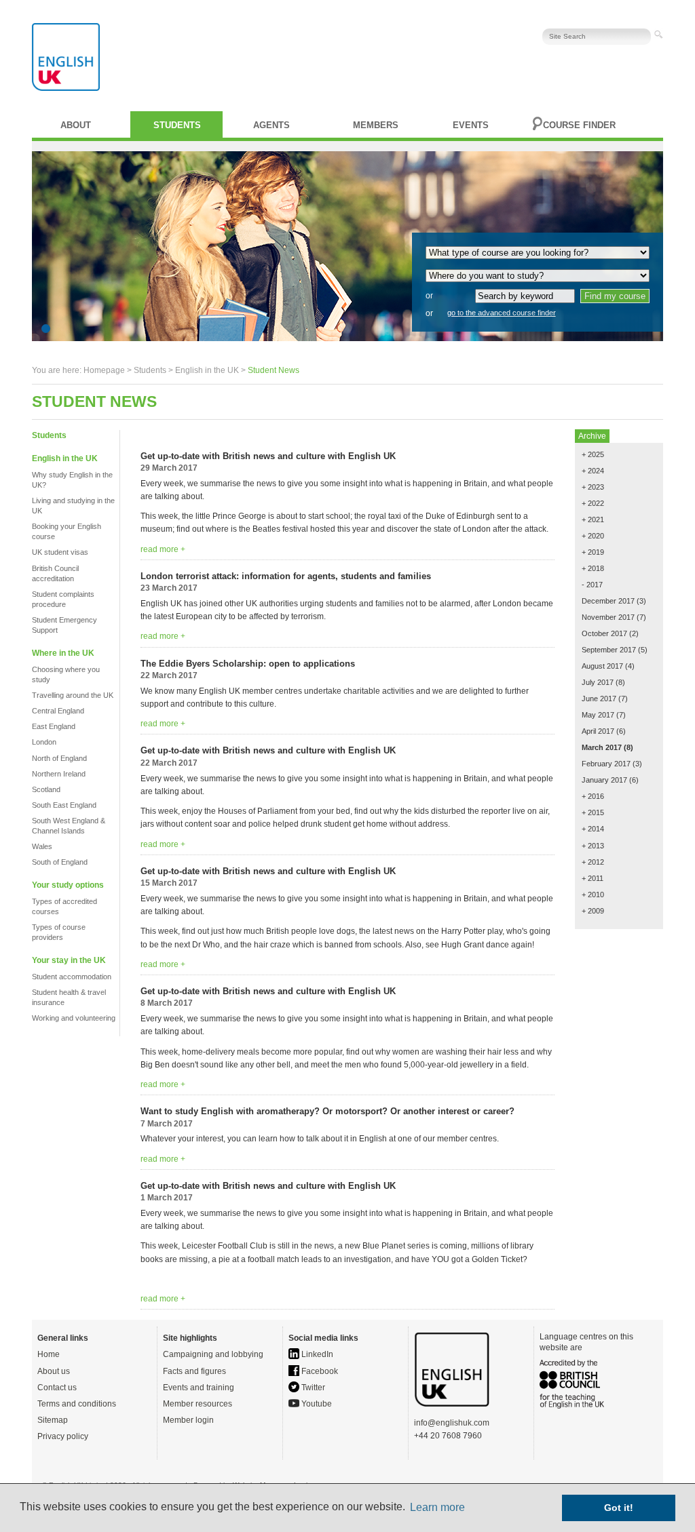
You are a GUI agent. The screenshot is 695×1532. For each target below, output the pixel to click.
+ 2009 (593, 911)
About (75, 125)
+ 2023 (593, 487)
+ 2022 (593, 503)
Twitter (312, 1387)
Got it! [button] (618, 1507)
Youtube (315, 1404)
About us (53, 1371)
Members (375, 125)
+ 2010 (593, 894)
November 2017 (608, 617)
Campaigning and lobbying (213, 1354)
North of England (59, 758)
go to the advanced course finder (501, 313)
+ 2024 (593, 471)
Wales (42, 846)
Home (48, 1354)
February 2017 (606, 764)
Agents (271, 125)
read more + (162, 549)
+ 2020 (593, 536)
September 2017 (609, 650)
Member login (188, 1420)
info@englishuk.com (451, 1423)
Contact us (57, 1387)
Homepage (104, 370)
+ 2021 (593, 519)
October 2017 (604, 633)
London (44, 742)
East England (53, 726)
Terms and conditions (76, 1404)
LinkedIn (316, 1354)
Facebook (318, 1371)
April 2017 (598, 731)
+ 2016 (593, 796)
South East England (64, 805)
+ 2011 (592, 878)
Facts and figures (194, 1371)
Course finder (579, 125)
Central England (58, 711)
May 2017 (598, 715)
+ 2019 (593, 552)
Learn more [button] (437, 1507)
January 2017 (604, 780)
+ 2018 (593, 568)
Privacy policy (62, 1436)
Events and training (198, 1387)
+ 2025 (593, 454)
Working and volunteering (73, 1018)
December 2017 (608, 601)
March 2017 (602, 747)
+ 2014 (593, 829)
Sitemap (52, 1420)
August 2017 (602, 666)
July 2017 (598, 682)
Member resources (197, 1404)
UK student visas (60, 552)
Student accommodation (71, 977)
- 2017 (592, 585)
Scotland (46, 789)
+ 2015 (593, 812)
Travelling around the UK (72, 695)
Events (471, 125)
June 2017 (599, 698)
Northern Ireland (59, 774)
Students (177, 125)
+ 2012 (593, 862)
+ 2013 (593, 846)
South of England (60, 862)
